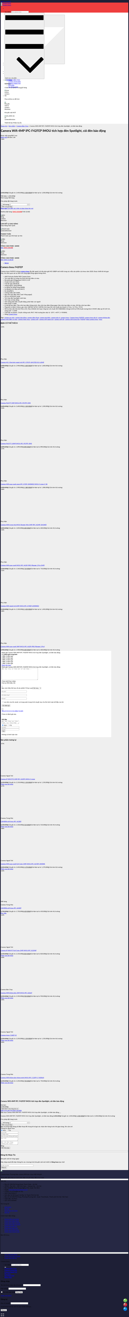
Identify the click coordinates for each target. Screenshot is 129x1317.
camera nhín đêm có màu (9, 319)
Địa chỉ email (5, 1303)
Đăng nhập (19, 1292)
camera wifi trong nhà (72, 319)
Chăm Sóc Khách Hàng (12, 1223)
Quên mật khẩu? (6, 1295)
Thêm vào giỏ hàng (7, 206)
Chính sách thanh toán (12, 1231)
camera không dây (104, 317)
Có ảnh (20, 711)
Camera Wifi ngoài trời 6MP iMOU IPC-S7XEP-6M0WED (20, 606)
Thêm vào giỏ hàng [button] (7, 784)
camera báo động (21, 317)
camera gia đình (45, 317)
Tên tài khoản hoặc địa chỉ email (12, 1285)
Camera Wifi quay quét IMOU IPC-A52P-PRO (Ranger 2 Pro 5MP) (23, 565)
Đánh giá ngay (6, 665)
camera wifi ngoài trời (46, 319)
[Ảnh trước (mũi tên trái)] (1, 1315)
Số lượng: (6, 204)
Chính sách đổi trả (11, 1226)
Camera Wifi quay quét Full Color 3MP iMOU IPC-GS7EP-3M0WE (23, 864)
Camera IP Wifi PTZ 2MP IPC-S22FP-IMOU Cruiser (18, 779)
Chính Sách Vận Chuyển (12, 1224)
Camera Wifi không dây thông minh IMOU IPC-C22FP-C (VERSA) (22, 1077)
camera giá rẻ (55, 317)
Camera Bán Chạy (14, 80)
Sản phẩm (12, 126)
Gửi (3, 731)
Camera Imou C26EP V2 (9, 1035)
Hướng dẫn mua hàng (12, 1219)
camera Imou (25, 271)
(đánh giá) (4, 137)
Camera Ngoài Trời (14, 83)
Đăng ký (4, 1310)
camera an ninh (9, 317)
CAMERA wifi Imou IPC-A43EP (11, 908)
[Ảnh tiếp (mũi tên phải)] (3, 1315)
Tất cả (4, 711)
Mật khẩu (4, 1288)
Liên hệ (7, 1212)
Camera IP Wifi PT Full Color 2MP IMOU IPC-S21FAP (18, 950)
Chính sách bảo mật (11, 1228)
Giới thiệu (8, 1207)
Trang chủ (4, 126)
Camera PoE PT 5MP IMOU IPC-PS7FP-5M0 (16, 403)
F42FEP (82, 319)
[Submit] (5, 1267)
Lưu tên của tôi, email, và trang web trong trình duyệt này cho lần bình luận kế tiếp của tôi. (34, 702)
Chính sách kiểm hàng (12, 1230)
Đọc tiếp (3, 913)
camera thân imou (24, 319)
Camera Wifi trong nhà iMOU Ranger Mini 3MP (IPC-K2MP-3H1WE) (24, 525)
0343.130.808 (17, 212)
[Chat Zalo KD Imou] (125, 1309)
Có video (15, 711)
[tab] (58, 263)
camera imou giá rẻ (91, 317)
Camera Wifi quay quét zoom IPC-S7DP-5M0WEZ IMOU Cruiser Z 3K (24, 484)
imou (100, 319)
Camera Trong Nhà (14, 81)
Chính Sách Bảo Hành (12, 1221)
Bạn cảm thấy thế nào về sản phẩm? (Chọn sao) (17, 688)
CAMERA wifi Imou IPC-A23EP (11, 821)
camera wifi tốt (59, 319)
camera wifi (34, 319)
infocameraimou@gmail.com (18, 1189)
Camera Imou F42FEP (77, 317)
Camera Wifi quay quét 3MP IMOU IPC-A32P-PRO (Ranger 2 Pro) (23, 646)
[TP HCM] (125, 1305)
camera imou (65, 317)
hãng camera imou (92, 319)
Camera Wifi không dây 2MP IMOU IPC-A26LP (16, 993)
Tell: (7, 248)
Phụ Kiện (11, 85)
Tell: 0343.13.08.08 (7, 260)
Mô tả (6, 263)
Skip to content (6, 1)
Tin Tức (7, 1209)
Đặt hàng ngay (5, 1148)
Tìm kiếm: (8, 12)
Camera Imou (12, 314)
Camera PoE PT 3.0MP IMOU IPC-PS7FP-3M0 (16, 443)
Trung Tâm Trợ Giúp (11, 1210)
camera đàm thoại (33, 317)
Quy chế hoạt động (11, 1254)
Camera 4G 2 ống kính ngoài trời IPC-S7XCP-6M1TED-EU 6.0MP (22, 362)
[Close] (2, 709)
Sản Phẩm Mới (13, 87)
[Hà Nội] (125, 1300)
